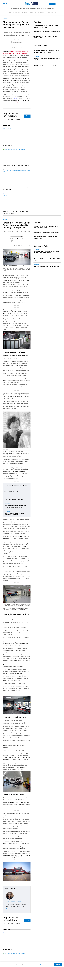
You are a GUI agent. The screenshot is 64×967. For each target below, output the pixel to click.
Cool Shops (25, 12)
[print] (29, 47)
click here (15, 98)
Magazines (41, 12)
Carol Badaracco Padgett (16, 236)
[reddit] (19, 47)
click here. (25, 102)
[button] (4, 4)
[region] (32, 964)
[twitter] (16, 47)
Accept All (58, 964)
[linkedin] (14, 47)
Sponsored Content (51, 12)
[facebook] (12, 47)
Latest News (33, 12)
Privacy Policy (41, 964)
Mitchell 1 (5, 102)
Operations (5, 18)
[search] (6, 4)
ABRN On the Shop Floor (14, 12)
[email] (21, 47)
